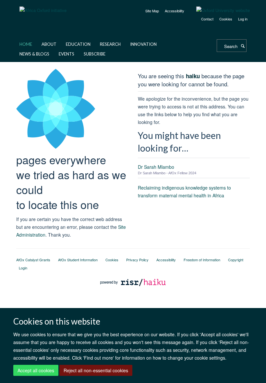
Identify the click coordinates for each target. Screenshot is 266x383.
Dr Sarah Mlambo (156, 167)
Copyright (235, 259)
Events (66, 53)
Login (23, 267)
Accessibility (174, 10)
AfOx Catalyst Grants (33, 259)
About (49, 44)
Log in (243, 18)
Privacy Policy (137, 259)
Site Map (152, 10)
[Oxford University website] (218, 10)
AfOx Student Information (78, 259)
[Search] (242, 45)
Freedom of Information (202, 259)
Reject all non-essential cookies (96, 370)
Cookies (225, 18)
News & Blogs (34, 53)
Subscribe (94, 53)
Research (110, 44)
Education (78, 44)
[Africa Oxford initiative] (42, 6)
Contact (207, 18)
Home (25, 44)
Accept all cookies (36, 370)
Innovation (143, 44)
